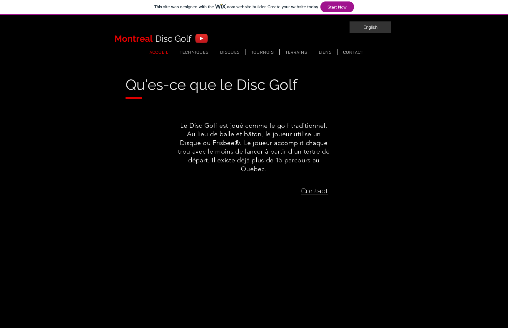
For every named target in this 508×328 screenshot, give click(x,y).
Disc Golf (152, 38)
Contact (314, 190)
